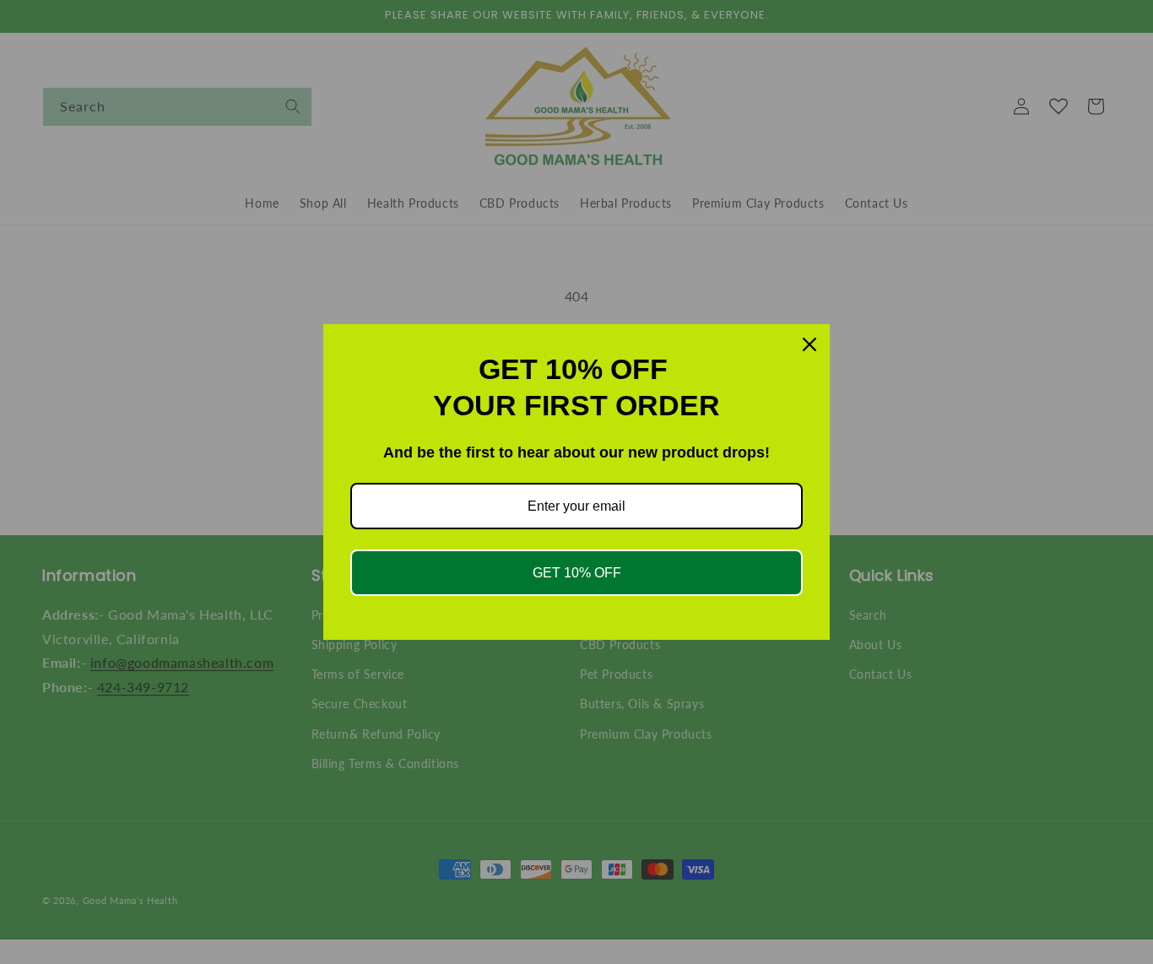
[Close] (809, 344)
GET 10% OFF (577, 573)
